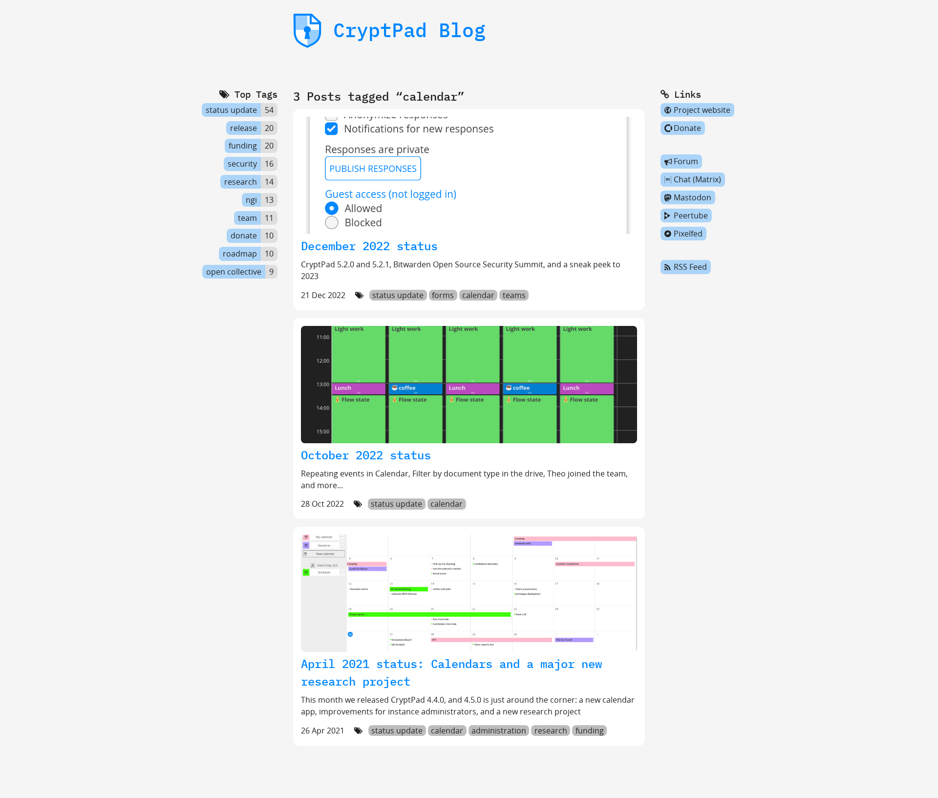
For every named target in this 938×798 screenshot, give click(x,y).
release (243, 128)
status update (398, 295)
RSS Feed (690, 267)
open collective (233, 271)
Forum (686, 161)
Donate (687, 128)
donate (244, 236)
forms (443, 295)
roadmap (240, 253)
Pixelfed (688, 233)
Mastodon (692, 197)
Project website (702, 110)
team (247, 218)
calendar (478, 295)
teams (514, 295)
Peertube (691, 215)
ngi (251, 199)
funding (590, 730)
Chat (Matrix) (697, 179)
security (242, 163)
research (550, 730)
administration (498, 730)
